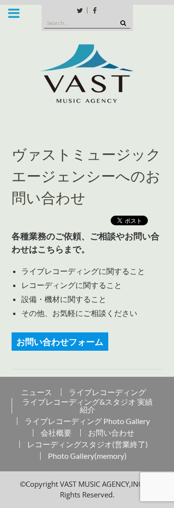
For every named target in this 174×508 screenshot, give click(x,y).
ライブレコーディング (107, 392)
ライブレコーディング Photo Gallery (87, 421)
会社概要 (56, 433)
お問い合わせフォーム (59, 341)
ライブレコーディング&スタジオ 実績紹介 (87, 405)
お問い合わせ (111, 433)
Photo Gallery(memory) (87, 456)
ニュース (36, 392)
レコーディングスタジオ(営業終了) (87, 444)
